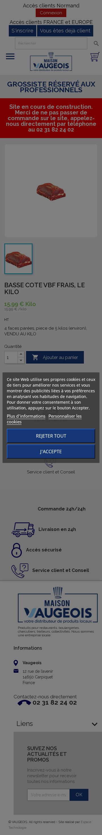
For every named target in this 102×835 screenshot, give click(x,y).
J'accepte (51, 451)
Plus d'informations (26, 416)
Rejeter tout (51, 436)
